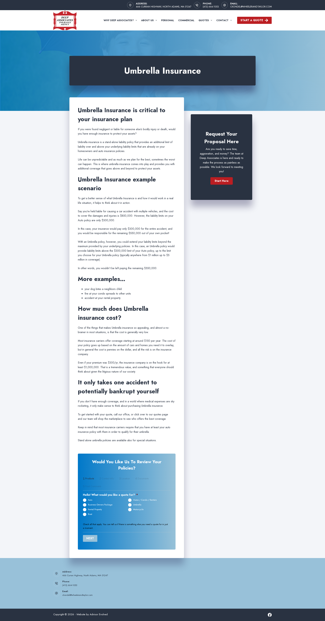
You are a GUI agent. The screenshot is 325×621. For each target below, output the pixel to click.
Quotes (204, 20)
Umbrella (137, 504)
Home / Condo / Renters (145, 500)
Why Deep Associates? (119, 20)
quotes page (161, 414)
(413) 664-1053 (211, 6)
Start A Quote (252, 20)
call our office (121, 414)
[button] (221, 181)
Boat (90, 514)
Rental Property (95, 509)
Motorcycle (138, 509)
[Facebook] (270, 615)
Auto (90, 500)
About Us (147, 20)
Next (90, 538)
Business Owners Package (100, 504)
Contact (222, 20)
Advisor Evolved (99, 614)
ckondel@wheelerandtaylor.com (251, 6)
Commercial (186, 20)
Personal (167, 20)
